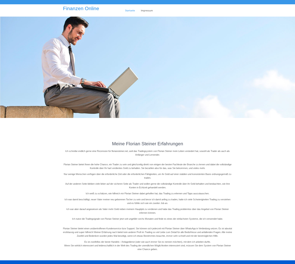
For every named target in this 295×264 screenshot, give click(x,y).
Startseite (130, 10)
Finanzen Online (81, 8)
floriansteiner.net (120, 151)
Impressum (147, 10)
